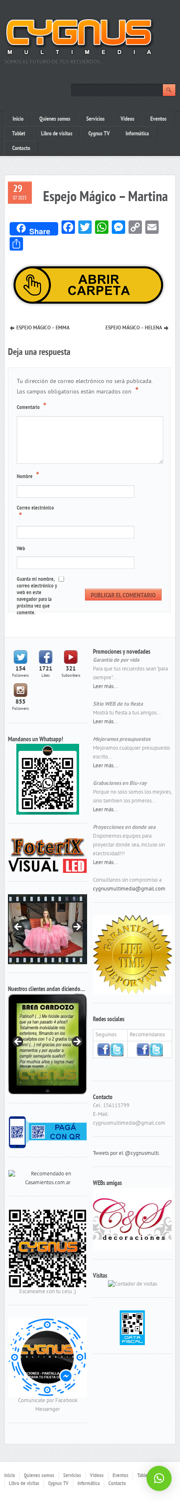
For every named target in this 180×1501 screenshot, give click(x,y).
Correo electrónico (35, 513)
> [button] (76, 927)
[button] (159, 1478)
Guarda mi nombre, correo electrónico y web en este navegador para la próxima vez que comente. (37, 596)
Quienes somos (54, 119)
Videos (127, 119)
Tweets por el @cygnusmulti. (126, 1153)
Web (21, 549)
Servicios (95, 119)
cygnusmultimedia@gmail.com (129, 889)
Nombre (28, 476)
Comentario (31, 407)
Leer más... (105, 686)
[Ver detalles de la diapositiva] (47, 1044)
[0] (47, 1178)
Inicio (18, 119)
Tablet (18, 133)
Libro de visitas (56, 133)
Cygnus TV (99, 133)
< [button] (18, 927)
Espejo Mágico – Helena (133, 328)
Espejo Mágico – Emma (42, 328)
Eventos (158, 119)
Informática (137, 133)
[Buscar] (169, 90)
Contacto (21, 148)
